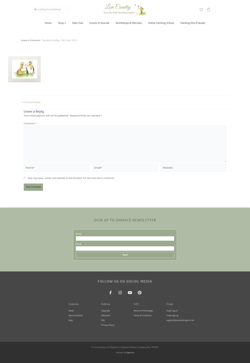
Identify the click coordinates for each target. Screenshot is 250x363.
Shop (61, 23)
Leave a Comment (30, 41)
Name (79, 234)
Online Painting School (161, 23)
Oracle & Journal (99, 23)
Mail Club (77, 23)
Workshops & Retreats (129, 23)
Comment (30, 124)
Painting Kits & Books (192, 23)
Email (79, 244)
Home (48, 23)
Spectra (130, 352)
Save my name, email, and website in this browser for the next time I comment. (71, 178)
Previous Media (30, 102)
